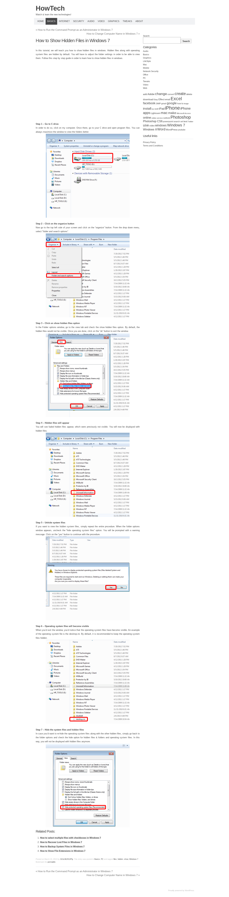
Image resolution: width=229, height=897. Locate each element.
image (186, 104)
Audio (91, 21)
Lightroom (155, 113)
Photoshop (180, 117)
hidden (120, 859)
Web (145, 88)
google (172, 103)
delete (189, 94)
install (147, 108)
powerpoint (168, 121)
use (146, 125)
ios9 (156, 109)
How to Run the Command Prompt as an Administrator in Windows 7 (74, 29)
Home (40, 21)
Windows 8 (150, 129)
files (115, 859)
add (145, 94)
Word (161, 129)
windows (161, 125)
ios (153, 109)
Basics (51, 21)
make (172, 113)
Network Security (150, 71)
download (148, 99)
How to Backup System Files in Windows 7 (62, 846)
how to (180, 103)
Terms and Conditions (153, 146)
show (126, 859)
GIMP (158, 103)
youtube (181, 130)
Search (146, 36)
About (139, 21)
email (167, 99)
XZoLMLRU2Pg (66, 859)
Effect (161, 99)
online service (157, 118)
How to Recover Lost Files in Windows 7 (61, 842)
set (181, 121)
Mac (145, 64)
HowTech (50, 8)
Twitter (190, 122)
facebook (149, 103)
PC (102, 859)
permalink (51, 862)
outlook (166, 118)
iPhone (172, 108)
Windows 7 (133, 859)
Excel (176, 98)
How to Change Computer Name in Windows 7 (113, 33)
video (152, 125)
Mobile (146, 68)
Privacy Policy (149, 142)
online (147, 117)
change (161, 94)
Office (145, 75)
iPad (161, 108)
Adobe (151, 94)
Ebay (156, 100)
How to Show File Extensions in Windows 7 (62, 851)
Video (101, 21)
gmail (163, 104)
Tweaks (127, 21)
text (185, 121)
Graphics (113, 21)
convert (170, 94)
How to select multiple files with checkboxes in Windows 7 (70, 838)
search (177, 122)
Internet (64, 21)
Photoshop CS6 (152, 121)
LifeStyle (147, 61)
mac (164, 113)
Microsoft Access (184, 113)
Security (78, 21)
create (180, 93)
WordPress (172, 129)
